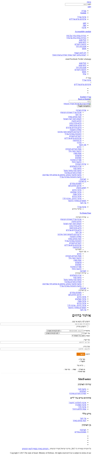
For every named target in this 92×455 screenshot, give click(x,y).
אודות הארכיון (81, 217)
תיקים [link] (79, 147)
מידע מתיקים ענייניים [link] (73, 127)
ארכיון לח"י (82, 407)
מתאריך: (86, 331)
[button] (84, 23)
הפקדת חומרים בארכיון (77, 393)
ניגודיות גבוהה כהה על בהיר (76, 38)
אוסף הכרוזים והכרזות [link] (73, 149)
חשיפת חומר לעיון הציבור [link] (72, 119)
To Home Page (85, 213)
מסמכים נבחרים (80, 432)
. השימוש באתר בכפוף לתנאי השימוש (35, 449)
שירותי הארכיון (80, 273)
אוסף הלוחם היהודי (79, 409)
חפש (89, 4)
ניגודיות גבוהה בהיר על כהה (76, 36)
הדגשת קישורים (80, 44)
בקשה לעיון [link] (77, 168)
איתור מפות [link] (77, 194)
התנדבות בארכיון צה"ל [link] (73, 134)
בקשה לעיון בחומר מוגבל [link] (72, 170)
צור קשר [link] (78, 114)
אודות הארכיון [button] (81, 110)
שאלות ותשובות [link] (75, 130)
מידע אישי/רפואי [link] (75, 125)
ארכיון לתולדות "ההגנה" (77, 403)
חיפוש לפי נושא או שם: (81, 321)
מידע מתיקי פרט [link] (75, 123)
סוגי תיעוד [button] (82, 145)
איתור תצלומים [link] (75, 192)
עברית (84, 11)
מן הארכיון (82, 290)
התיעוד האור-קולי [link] (75, 151)
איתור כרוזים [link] (76, 196)
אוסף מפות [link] (77, 153)
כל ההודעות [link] (77, 140)
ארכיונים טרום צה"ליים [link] (72, 138)
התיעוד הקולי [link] (76, 162)
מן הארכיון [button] (82, 181)
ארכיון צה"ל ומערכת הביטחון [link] (70, 112)
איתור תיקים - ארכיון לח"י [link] (71, 198)
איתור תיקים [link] (76, 190)
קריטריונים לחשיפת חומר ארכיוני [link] (69, 132)
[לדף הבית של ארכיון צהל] (84, 99)
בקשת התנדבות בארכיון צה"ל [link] (70, 177)
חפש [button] (89, 7)
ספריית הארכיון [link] (75, 160)
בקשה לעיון (82, 389)
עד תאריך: (86, 333)
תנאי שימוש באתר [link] (74, 117)
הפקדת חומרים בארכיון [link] (72, 173)
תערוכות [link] (83, 179)
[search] (80, 101)
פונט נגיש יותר (81, 46)
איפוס (84, 48)
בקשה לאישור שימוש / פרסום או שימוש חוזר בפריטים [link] (62, 175)
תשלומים (83, 391)
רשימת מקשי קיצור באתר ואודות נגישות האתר (69, 55)
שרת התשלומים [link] (75, 166)
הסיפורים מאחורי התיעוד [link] (77, 201)
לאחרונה (78, 249)
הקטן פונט (82, 42)
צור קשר (83, 418)
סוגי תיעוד (82, 252)
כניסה (89, 2)
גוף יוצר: (86, 340)
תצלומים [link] (78, 158)
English (83, 13)
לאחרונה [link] (83, 271)
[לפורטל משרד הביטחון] (77, 104)
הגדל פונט (82, 40)
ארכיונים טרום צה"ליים (77, 19)
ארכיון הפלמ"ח (80, 405)
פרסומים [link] (78, 155)
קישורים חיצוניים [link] (75, 136)
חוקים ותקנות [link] (76, 121)
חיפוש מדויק (81, 326)
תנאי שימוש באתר (79, 420)
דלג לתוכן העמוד (80, 53)
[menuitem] (43, 36)
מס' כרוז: (86, 346)
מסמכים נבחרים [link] (75, 183)
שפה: (88, 336)
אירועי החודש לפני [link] (74, 186)
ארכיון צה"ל (82, 17)
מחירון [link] (79, 142)
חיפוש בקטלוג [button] (81, 188)
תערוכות (83, 430)
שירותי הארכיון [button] (80, 164)
